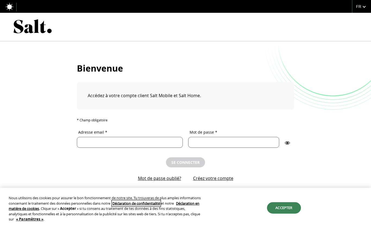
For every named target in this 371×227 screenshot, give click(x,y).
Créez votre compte (213, 178)
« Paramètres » (29, 219)
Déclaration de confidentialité (136, 203)
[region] (185, 207)
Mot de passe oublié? (159, 178)
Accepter (283, 207)
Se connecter (185, 162)
